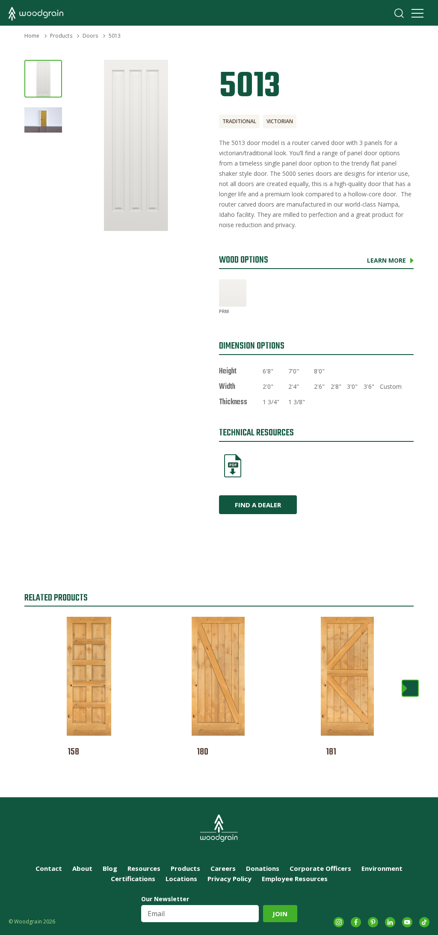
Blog (110, 868)
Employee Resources (295, 878)
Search (399, 13)
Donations (262, 868)
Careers (223, 868)
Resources (143, 868)
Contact (49, 868)
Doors (90, 35)
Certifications (133, 878)
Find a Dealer (258, 504)
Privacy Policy (229, 878)
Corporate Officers (320, 868)
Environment (381, 868)
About (82, 868)
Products (61, 35)
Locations (181, 878)
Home (31, 35)
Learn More (386, 260)
